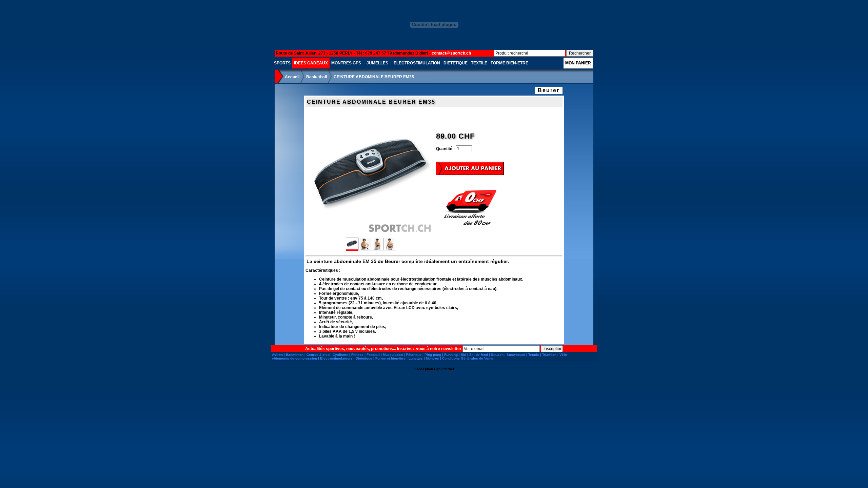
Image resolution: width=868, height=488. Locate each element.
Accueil (292, 77)
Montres (432, 358)
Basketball (316, 77)
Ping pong (433, 355)
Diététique (364, 358)
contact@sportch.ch (451, 53)
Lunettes (416, 358)
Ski (463, 355)
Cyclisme (340, 355)
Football (373, 355)
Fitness (357, 355)
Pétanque (413, 355)
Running (451, 355)
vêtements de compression (294, 358)
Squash (497, 355)
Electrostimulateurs (336, 358)
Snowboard (516, 355)
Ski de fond (478, 355)
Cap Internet (444, 369)
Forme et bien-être (390, 358)
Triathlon (549, 355)
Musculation (393, 355)
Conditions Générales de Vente (467, 358)
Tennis (533, 355)
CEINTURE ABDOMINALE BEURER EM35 (374, 77)
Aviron (277, 355)
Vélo (563, 355)
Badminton (294, 355)
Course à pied (318, 355)
